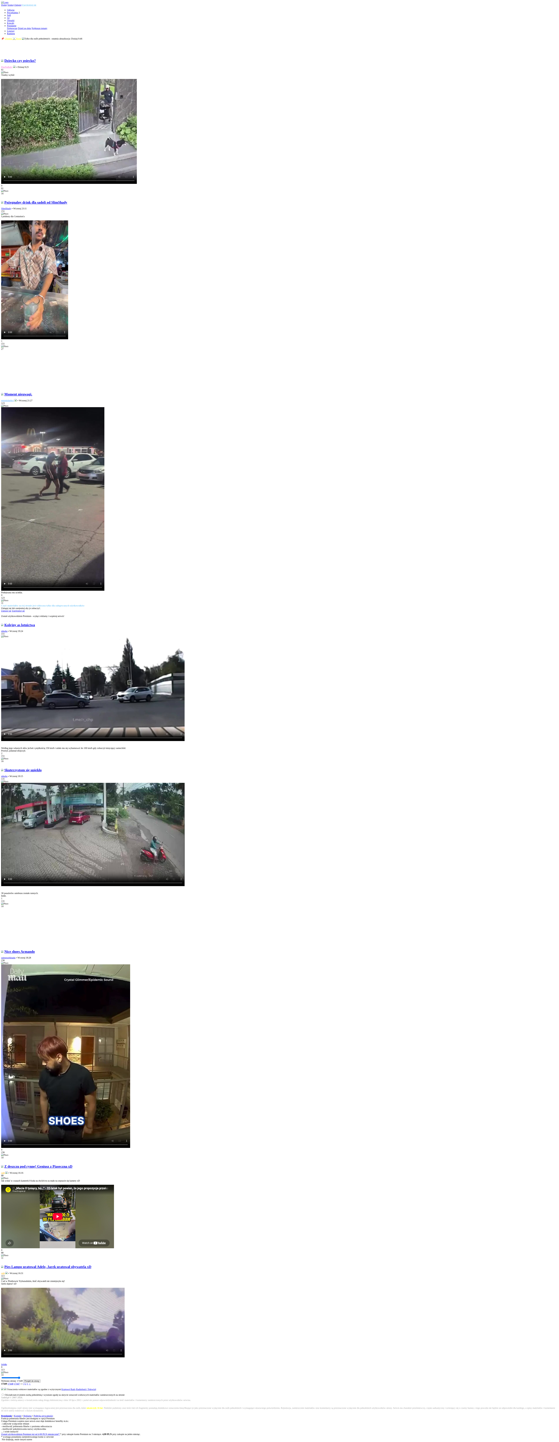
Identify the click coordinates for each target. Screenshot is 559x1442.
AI (8, 18)
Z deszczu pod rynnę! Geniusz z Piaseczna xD (38, 1166)
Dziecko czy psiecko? (20, 60)
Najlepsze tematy (39, 28)
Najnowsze (12, 28)
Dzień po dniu (24, 28)
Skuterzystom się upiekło (23, 770)
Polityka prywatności (43, 1416)
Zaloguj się (6, 611)
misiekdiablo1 (7, 400)
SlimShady (6, 208)
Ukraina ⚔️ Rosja (13, 38)
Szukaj (10, 5)
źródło (4, 1364)
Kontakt (17, 1416)
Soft (9, 15)
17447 (17, 1384)
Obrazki (10, 20)
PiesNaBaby (7, 67)
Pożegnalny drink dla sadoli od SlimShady (35, 202)
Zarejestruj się (29, 5)
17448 (10, 1384)
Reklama (27, 1416)
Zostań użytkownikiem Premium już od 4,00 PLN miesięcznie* (30, 1434)
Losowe (10, 31)
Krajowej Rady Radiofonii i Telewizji (78, 1389)
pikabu (4, 631)
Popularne (11, 25)
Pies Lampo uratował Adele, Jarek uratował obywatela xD (47, 1267)
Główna (10, 10)
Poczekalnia (12, 12)
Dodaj (4, 5)
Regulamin (6, 1416)
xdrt (3, 1173)
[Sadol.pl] (4, 2)
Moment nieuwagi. (18, 394)
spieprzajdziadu (8, 957)
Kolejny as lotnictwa (19, 625)
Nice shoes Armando (19, 951)
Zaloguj (17, 5)
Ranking (11, 33)
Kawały (10, 23)
